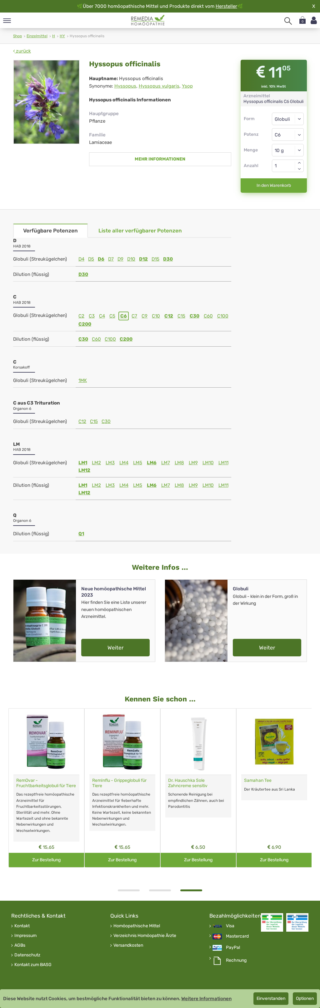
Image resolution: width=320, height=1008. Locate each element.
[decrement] (299, 169)
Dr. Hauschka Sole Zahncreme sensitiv (188, 783)
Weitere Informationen (206, 998)
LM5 (137, 463)
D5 (91, 259)
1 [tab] (129, 890)
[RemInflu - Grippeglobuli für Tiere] (122, 742)
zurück (23, 51)
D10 (131, 259)
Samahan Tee (258, 780)
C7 (134, 316)
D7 (111, 259)
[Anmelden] (314, 20)
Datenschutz (27, 955)
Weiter (115, 647)
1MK (82, 380)
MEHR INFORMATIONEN (160, 159)
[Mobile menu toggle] (7, 21)
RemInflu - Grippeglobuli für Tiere (119, 783)
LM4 (123, 463)
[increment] (299, 163)
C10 (156, 316)
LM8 (179, 463)
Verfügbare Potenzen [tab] (50, 230)
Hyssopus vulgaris (159, 86)
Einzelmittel (37, 36)
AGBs (19, 945)
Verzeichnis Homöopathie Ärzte (144, 936)
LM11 (223, 463)
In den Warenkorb (274, 185)
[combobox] (288, 134)
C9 (145, 316)
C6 (123, 316)
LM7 (165, 463)
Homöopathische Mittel (136, 926)
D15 (155, 259)
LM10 (208, 463)
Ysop (187, 86)
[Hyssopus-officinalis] (46, 102)
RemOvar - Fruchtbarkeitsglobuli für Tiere (46, 783)
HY (62, 36)
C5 (112, 316)
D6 (101, 259)
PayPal (233, 947)
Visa (230, 926)
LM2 (96, 463)
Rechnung (236, 960)
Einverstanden (271, 998)
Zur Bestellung (46, 860)
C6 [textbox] (278, 135)
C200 (84, 324)
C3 (92, 316)
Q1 (81, 534)
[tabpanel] (198, 788)
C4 (102, 316)
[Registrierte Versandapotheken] (272, 922)
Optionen (305, 998)
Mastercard (237, 936)
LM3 (110, 463)
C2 (81, 316)
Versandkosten (128, 945)
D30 (168, 259)
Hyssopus (125, 86)
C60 (208, 316)
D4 (81, 259)
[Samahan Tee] (274, 742)
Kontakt (22, 926)
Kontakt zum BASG (33, 965)
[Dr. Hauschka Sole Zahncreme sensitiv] (198, 742)
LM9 (193, 463)
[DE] (148, 20)
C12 (168, 316)
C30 (194, 316)
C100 (222, 316)
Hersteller (226, 6)
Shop (17, 36)
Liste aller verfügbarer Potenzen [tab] (140, 230)
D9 (120, 259)
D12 (143, 259)
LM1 (82, 463)
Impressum (25, 936)
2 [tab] (160, 890)
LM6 (152, 463)
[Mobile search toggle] (288, 21)
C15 (181, 316)
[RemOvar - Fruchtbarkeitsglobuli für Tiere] (46, 742)
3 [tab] (191, 890)
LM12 (84, 470)
